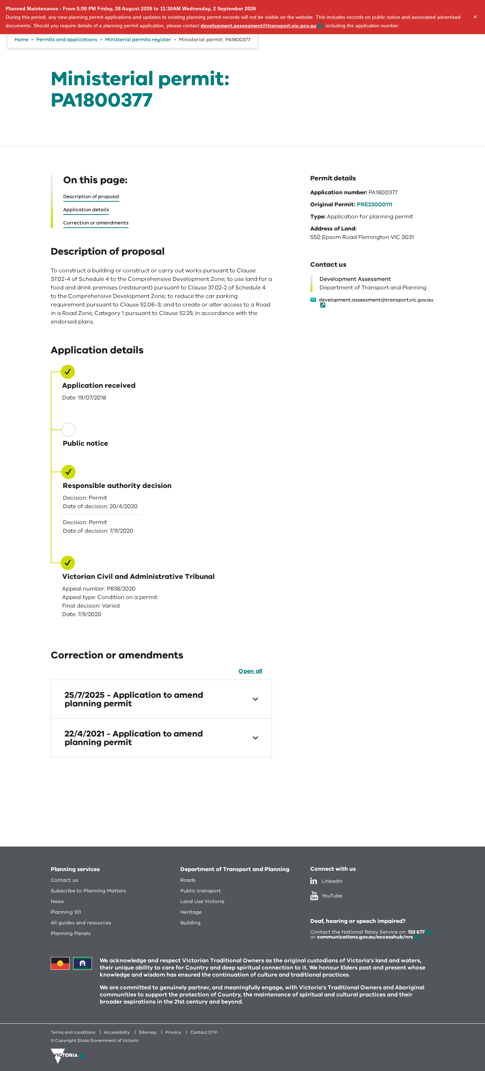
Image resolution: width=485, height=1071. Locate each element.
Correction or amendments (96, 222)
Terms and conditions (73, 1032)
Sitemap (148, 1032)
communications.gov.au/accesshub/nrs (365, 937)
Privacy (173, 1032)
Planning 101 (66, 912)
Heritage (191, 912)
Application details (86, 209)
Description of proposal (91, 196)
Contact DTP (203, 1032)
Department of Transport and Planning (234, 869)
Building (190, 922)
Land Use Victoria (202, 901)
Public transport (200, 890)
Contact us (64, 880)
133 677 (416, 932)
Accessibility (117, 1032)
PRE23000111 (374, 204)
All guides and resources (81, 922)
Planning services (75, 869)
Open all (250, 671)
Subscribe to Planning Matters (88, 890)
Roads (188, 880)
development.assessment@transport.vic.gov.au (376, 300)
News (57, 901)
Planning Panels (71, 933)
